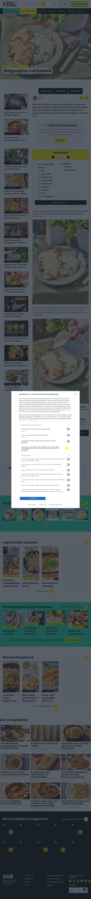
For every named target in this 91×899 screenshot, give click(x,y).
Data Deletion (32, 504)
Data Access (42, 504)
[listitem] (45, 425)
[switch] (67, 429)
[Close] (76, 394)
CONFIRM (32, 498)
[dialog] (45, 449)
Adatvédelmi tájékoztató (55, 504)
